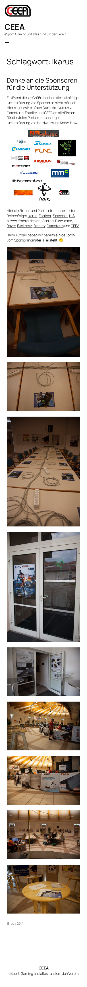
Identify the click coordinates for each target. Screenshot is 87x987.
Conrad (48, 220)
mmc (68, 220)
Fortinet (45, 215)
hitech (12, 220)
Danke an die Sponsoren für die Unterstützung (42, 84)
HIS (72, 215)
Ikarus (32, 215)
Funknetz (24, 225)
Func (59, 220)
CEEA (14, 26)
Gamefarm (55, 225)
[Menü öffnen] (7, 43)
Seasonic (60, 215)
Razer (11, 225)
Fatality (39, 225)
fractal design (29, 220)
